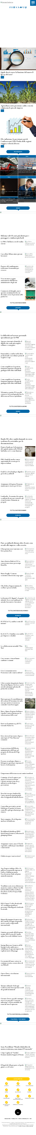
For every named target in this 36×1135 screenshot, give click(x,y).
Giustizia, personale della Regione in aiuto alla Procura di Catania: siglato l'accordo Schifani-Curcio (12, 934)
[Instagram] (12, 7)
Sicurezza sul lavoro (6, 1105)
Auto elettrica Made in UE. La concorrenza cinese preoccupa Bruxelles (11, 563)
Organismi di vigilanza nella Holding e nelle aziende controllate (8, 200)
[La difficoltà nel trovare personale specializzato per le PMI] (18, 312)
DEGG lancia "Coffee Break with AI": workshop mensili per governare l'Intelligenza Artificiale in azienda (12, 906)
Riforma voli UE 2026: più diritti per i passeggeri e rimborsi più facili (15, 237)
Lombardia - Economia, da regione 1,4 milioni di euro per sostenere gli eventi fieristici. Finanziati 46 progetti (12, 499)
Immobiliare (6, 1098)
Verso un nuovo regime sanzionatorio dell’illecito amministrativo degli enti (9, 280)
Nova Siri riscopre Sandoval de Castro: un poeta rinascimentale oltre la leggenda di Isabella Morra (12, 795)
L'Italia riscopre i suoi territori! (11, 856)
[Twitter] (16, 7)
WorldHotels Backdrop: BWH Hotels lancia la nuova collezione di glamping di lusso (12, 833)
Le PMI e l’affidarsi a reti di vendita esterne (12, 243)
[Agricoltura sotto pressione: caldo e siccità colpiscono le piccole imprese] (18, 104)
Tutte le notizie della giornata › (18, 1014)
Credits (20, 1126)
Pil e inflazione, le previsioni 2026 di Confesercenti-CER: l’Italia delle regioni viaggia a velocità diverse (16, 141)
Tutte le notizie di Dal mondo (18, 610)
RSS (30, 1118)
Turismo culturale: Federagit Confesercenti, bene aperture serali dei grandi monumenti (12, 988)
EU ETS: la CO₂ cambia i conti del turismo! (12, 622)
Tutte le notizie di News (18, 303)
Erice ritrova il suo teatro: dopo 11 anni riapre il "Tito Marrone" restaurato (11, 738)
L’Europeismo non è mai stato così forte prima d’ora (12, 550)
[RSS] (18, 7)
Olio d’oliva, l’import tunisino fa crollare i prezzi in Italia (11, 587)
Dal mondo (18, 1092)
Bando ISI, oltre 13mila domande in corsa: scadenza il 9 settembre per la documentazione (16, 441)
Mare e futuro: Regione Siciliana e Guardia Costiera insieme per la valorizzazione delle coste (12, 713)
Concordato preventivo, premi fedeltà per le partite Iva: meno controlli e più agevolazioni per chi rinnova (12, 809)
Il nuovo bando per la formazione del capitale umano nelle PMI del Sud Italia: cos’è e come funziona (11, 449)
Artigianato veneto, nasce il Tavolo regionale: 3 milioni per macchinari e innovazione (12, 846)
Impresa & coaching (18, 1104)
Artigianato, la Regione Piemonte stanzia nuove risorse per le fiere (12, 485)
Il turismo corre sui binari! (7, 170)
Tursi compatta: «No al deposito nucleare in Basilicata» (11, 820)
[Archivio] (23, 7)
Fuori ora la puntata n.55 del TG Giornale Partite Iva (11, 724)
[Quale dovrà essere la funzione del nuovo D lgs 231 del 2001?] (18, 70)
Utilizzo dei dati (29, 1126)
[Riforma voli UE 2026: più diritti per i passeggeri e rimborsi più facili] (18, 212)
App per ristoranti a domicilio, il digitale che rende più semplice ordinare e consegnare (11, 343)
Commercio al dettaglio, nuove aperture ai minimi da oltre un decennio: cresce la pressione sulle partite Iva (12, 294)
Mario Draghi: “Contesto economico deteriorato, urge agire (12, 574)
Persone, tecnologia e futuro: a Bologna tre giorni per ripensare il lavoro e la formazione (12, 763)
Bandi (6, 1092)
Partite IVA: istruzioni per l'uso (18, 1099)
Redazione (8, 1118)
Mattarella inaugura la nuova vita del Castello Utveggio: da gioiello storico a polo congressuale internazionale (11, 922)
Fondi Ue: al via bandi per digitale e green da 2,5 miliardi (12, 473)
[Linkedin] (14, 7)
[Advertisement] (18, 28)
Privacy (24, 1126)
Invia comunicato (23, 1118)
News (2, 77)
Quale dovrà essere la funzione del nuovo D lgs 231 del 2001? (17, 73)
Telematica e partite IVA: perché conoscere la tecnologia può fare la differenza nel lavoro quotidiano (12, 394)
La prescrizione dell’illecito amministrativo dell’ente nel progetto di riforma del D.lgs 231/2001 (10, 751)
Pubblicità (14, 1118)
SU (18, 1113)
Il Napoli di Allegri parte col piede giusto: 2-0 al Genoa (12, 1066)
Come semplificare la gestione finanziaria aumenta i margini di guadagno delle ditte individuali (11, 368)
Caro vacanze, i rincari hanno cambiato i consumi (10, 659)
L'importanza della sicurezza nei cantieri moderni (17, 773)
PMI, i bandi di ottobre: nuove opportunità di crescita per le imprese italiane (10, 461)
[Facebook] (9, 7)
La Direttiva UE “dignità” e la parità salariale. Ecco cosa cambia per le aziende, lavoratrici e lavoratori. (12, 600)
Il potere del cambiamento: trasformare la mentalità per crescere (10, 268)
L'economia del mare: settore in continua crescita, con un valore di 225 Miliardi (12, 963)
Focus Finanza (29, 1085)
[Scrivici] (21, 7)
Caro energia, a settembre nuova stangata (9, 192)
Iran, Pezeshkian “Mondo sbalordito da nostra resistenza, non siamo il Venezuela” (16, 1048)
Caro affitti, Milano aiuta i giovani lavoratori (11, 255)
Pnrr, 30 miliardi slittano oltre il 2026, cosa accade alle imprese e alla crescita (17, 544)
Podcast (29, 1092)
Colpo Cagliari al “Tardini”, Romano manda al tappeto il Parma (12, 1054)
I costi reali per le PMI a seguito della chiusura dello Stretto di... (27, 171)
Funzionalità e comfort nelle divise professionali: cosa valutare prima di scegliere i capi (12, 356)
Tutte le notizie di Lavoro (18, 406)
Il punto (6, 1085)
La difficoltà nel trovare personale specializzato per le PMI (13, 336)
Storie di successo (29, 1098)
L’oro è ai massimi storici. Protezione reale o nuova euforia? (11, 672)
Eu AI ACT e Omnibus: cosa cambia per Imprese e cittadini (12, 635)
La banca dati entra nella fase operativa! (26, 197)
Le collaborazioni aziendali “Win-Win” (12, 647)
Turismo (18, 1085)
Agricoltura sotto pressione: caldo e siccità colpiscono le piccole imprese (17, 107)
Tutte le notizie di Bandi (18, 510)
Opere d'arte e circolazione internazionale (10, 974)
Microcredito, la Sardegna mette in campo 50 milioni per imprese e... (27, 193)
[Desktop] (26, 7)
